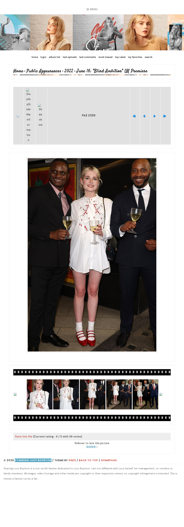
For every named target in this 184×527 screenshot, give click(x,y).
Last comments (87, 57)
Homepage (109, 448)
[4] (94, 434)
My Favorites (135, 57)
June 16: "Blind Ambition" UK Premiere (92, 71)
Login (43, 57)
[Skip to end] (166, 109)
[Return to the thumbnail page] (18, 109)
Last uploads (70, 57)
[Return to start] (135, 109)
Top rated (120, 57)
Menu (94, 9)
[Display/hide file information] (29, 109)
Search (148, 57)
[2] (90, 434)
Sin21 (72, 448)
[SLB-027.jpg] (92, 242)
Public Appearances (37, 71)
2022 (58, 71)
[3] (92, 434)
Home (35, 57)
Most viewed (105, 57)
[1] (87, 434)
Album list (54, 57)
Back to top (88, 448)
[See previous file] (145, 109)
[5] (97, 434)
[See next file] (155, 109)
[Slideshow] (41, 109)
